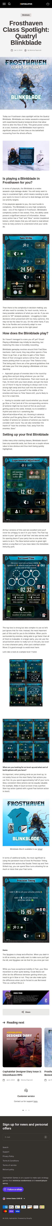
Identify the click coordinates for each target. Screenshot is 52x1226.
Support (6, 1152)
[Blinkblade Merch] (26, 822)
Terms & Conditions (11, 1161)
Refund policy (8, 1169)
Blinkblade (26, 15)
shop (40, 849)
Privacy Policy (8, 1156)
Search (5, 1147)
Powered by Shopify (25, 1218)
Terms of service (10, 1165)
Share (27, 1012)
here (35, 1101)
